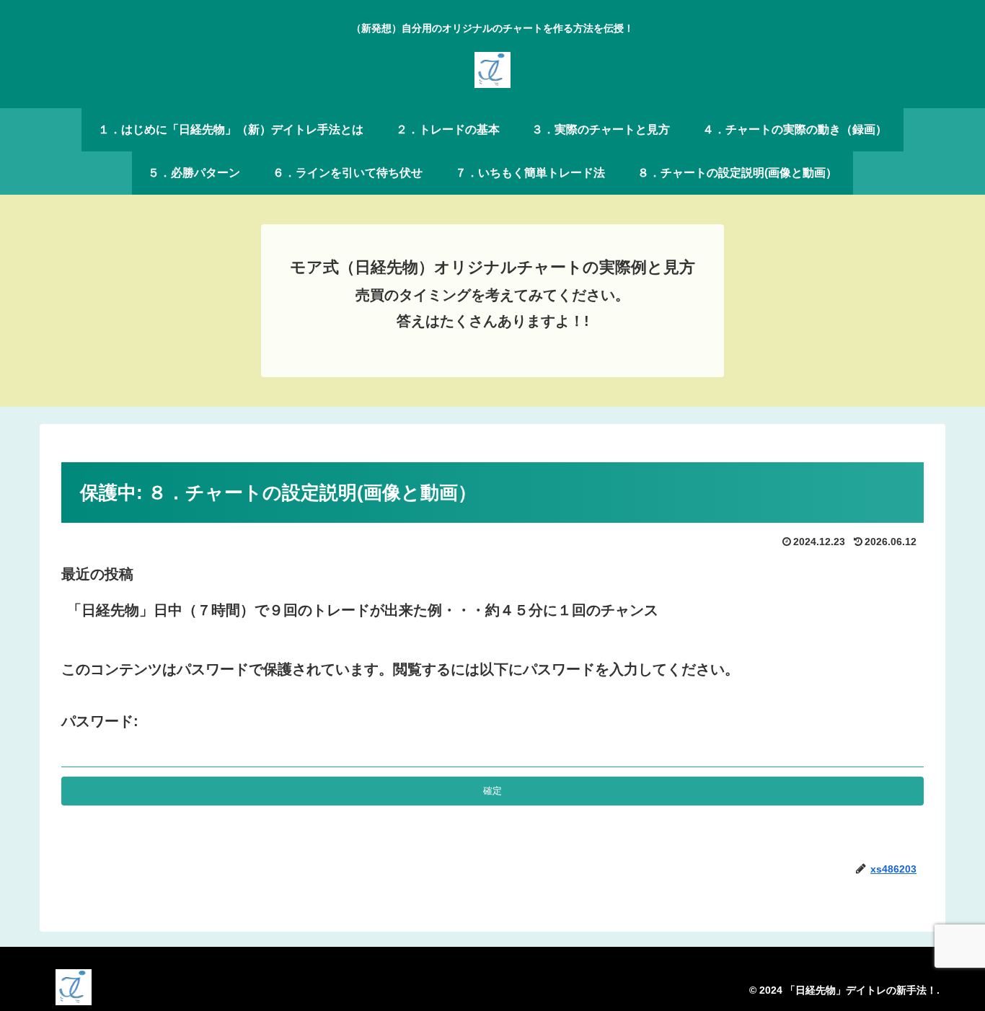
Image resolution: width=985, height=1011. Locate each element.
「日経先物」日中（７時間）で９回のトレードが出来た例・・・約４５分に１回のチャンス (362, 610)
